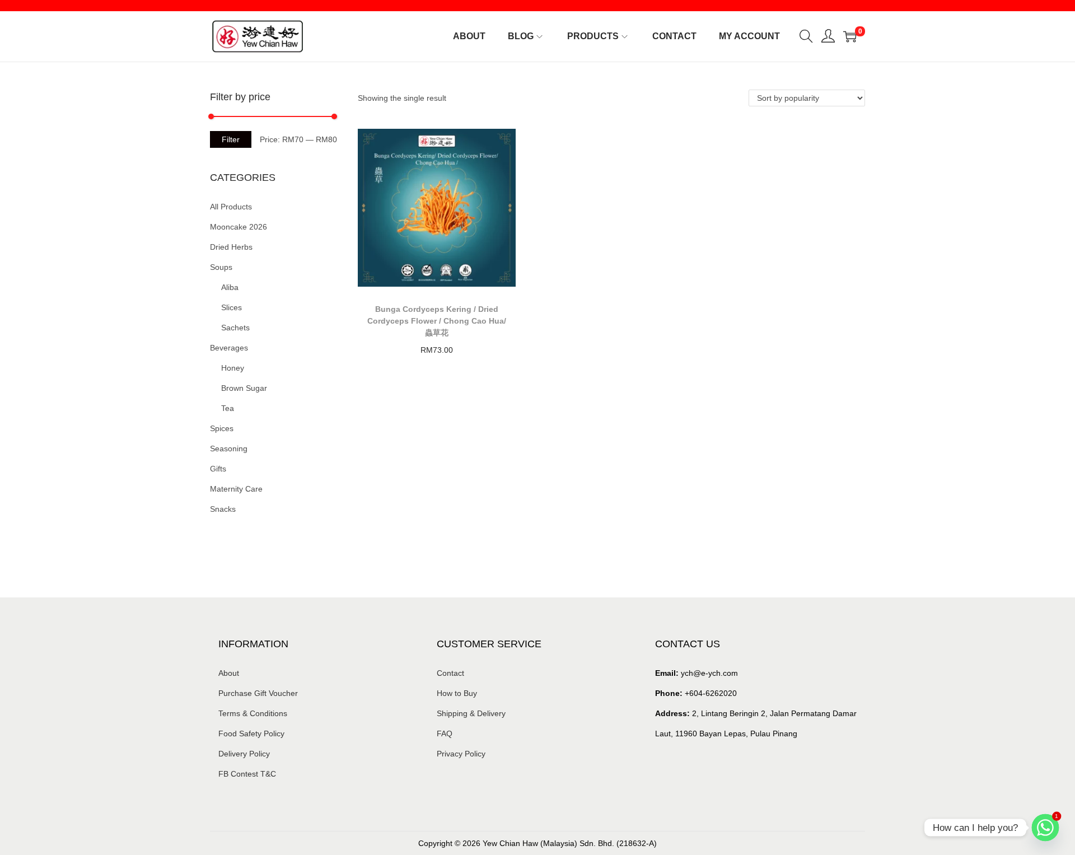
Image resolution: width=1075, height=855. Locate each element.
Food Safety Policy (251, 733)
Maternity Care (236, 488)
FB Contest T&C (247, 773)
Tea (227, 408)
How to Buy (457, 693)
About (228, 673)
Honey (232, 367)
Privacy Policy (461, 753)
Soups (221, 267)
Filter (231, 139)
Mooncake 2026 (238, 226)
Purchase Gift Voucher (258, 693)
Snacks (223, 508)
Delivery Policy (244, 753)
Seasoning (228, 448)
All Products (231, 206)
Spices (221, 428)
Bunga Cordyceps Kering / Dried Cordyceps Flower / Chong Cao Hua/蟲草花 (436, 321)
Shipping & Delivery (471, 713)
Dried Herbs (231, 246)
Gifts (218, 468)
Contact (450, 673)
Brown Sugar (244, 388)
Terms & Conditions (252, 713)
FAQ (444, 733)
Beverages (229, 347)
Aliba (230, 287)
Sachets (235, 327)
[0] (850, 36)
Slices (231, 307)
